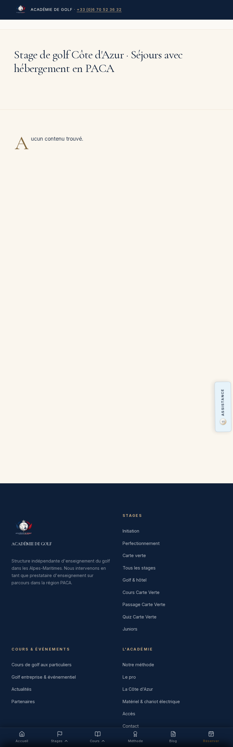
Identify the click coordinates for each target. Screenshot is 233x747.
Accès (129, 713)
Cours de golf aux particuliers (42, 664)
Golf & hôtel (135, 579)
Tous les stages (139, 567)
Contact (131, 726)
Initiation (131, 530)
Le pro (129, 677)
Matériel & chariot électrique (151, 701)
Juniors (130, 628)
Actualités (22, 689)
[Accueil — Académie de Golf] (20, 9)
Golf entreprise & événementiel (44, 677)
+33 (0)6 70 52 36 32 (99, 9)
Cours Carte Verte (141, 592)
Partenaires (23, 701)
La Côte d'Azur (138, 689)
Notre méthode (138, 664)
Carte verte (134, 555)
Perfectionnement (141, 543)
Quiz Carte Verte (140, 616)
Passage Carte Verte (144, 604)
